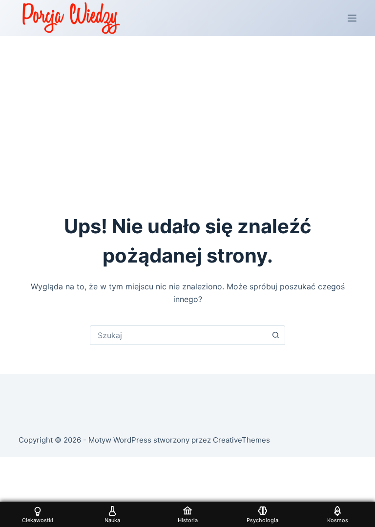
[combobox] (178, 335)
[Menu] (352, 18)
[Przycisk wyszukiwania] (275, 335)
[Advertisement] (187, 109)
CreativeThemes (241, 440)
